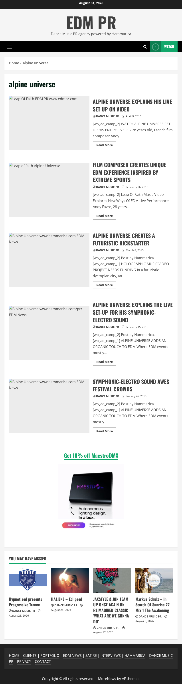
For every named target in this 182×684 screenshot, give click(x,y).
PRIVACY (24, 661)
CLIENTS (30, 655)
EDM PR (91, 22)
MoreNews (107, 678)
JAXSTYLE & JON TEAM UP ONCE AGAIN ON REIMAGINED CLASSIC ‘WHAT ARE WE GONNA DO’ (111, 610)
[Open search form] (145, 46)
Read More (106, 146)
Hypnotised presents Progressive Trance (25, 601)
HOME (14, 655)
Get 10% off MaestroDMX (91, 455)
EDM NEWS (72, 655)
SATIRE (91, 655)
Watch (169, 46)
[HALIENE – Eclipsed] (70, 580)
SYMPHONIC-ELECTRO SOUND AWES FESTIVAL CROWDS (49, 406)
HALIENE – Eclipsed (66, 599)
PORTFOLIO (49, 655)
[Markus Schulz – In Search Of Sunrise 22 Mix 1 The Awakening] (154, 580)
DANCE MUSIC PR (107, 116)
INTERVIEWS (111, 655)
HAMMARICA (135, 655)
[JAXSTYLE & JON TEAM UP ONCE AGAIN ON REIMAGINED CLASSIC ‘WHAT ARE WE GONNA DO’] (112, 580)
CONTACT (43, 661)
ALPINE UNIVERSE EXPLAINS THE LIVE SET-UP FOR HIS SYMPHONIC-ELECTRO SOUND (49, 333)
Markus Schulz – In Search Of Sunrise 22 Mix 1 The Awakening (152, 604)
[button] (9, 47)
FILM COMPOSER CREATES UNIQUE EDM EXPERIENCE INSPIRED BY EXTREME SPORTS (49, 190)
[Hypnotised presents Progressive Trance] (28, 580)
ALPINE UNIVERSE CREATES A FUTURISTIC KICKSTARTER (49, 260)
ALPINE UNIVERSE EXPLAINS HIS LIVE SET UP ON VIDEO (49, 123)
